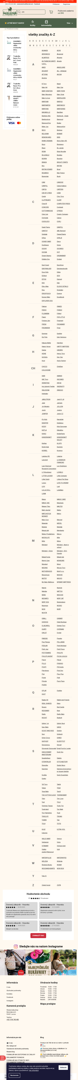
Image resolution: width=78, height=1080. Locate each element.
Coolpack (60, 207)
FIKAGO (59, 310)
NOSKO (59, 606)
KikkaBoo (60, 430)
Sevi (43, 734)
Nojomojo (45, 606)
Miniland (44, 545)
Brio (43, 166)
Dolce (59, 245)
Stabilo (59, 758)
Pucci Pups (60, 681)
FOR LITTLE (61, 317)
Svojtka (44, 775)
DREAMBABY (61, 256)
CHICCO (44, 366)
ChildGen (60, 366)
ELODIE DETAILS (62, 286)
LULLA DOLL (46, 490)
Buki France (61, 173)
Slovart (59, 745)
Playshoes (45, 671)
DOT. (58, 252)
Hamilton (60, 343)
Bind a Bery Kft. (62, 141)
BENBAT (59, 134)
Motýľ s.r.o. (60, 571)
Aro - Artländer (61, 71)
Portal (44, 678)
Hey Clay (60, 357)
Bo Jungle (60, 148)
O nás (8, 987)
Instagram (10, 1001)
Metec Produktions (48, 534)
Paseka (59, 638)
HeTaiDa (44, 357)
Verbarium (45, 842)
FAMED (59, 306)
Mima (59, 541)
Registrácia (66, 4)
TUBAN (44, 820)
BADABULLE (46, 112)
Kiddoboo (60, 423)
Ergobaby (60, 290)
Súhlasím (63, 1067)
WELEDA (45, 861)
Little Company (62, 476)
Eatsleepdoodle (62, 269)
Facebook (37, 4)
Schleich (59, 734)
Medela (44, 527)
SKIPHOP (45, 741)
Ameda (59, 61)
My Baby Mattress (48, 582)
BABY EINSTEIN (47, 91)
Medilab (59, 527)
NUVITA (44, 613)
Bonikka (59, 155)
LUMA (44, 494)
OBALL (44, 618)
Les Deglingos (62, 466)
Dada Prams (46, 227)
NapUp (44, 588)
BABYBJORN (61, 98)
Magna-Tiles (46, 506)
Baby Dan (60, 87)
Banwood (60, 119)
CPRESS (60, 211)
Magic (44, 499)
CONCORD (45, 207)
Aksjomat (60, 54)
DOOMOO (60, 249)
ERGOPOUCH (46, 293)
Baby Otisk (60, 94)
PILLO (44, 663)
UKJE (43, 829)
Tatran (44, 788)
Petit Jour (45, 649)
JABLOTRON (46, 399)
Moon (59, 564)
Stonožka (45, 765)
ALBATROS (45, 58)
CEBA (59, 193)
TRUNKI (59, 816)
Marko (59, 510)
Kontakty (9, 994)
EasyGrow (60, 265)
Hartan (44, 350)
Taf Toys (44, 784)
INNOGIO (60, 390)
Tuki (58, 820)
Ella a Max (45, 286)
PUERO (44, 685)
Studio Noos (61, 765)
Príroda (44, 681)
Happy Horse (46, 346)
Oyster (59, 633)
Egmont (59, 279)
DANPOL (60, 227)
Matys (59, 514)
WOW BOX (60, 868)
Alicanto (59, 58)
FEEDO (44, 310)
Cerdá (44, 196)
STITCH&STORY (62, 762)
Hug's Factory (61, 361)
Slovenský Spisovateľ (49, 748)
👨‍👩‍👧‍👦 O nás (10, 1043)
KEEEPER (45, 423)
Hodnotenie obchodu (38, 893)
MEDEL (59, 523)
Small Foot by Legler (64, 748)
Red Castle (60, 707)
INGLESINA (45, 390)
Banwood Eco (46, 123)
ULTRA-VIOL (61, 829)
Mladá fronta (46, 557)
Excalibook (60, 297)
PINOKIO (60, 663)
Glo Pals (44, 337)
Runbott (59, 718)
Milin (43, 541)
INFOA (59, 383)
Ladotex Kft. (46, 456)
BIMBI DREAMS (47, 141)
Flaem (44, 317)
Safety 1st (45, 723)
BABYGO (60, 102)
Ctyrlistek (45, 218)
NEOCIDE (60, 595)
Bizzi (43, 144)
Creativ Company (62, 214)
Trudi (58, 813)
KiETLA (44, 430)
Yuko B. (44, 876)
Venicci (59, 839)
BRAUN (44, 162)
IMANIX (59, 376)
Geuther (59, 334)
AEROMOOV (46, 54)
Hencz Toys (61, 354)
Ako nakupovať (11, 1046)
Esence (59, 293)
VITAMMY (45, 846)
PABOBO (45, 638)
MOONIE (45, 568)
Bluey (43, 148)
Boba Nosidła (61, 151)
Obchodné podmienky (14, 990)
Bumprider (45, 176)
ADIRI (59, 50)
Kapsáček (60, 419)
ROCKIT (44, 718)
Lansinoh (45, 460)
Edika (58, 272)
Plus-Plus (60, 674)
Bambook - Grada (62, 116)
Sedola (59, 731)
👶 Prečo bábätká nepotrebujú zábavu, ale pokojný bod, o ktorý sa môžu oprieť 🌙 (54, 1055)
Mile (58, 538)
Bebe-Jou (45, 127)
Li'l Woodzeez (46, 472)
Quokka (59, 691)
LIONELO (60, 472)
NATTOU (59, 591)
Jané (43, 403)
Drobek (59, 259)
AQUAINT (45, 71)
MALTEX (59, 506)
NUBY (59, 609)
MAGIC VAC (46, 503)
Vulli (58, 849)
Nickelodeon (61, 602)
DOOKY (44, 249)
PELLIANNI (60, 642)
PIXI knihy (60, 667)
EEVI (58, 276)
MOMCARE (60, 561)
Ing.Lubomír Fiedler (48, 386)
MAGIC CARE (61, 499)
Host (43, 361)
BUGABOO (45, 173)
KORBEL (44, 451)
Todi (43, 802)
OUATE (44, 629)
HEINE (44, 354)
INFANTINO (45, 383)
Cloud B (44, 204)
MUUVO (59, 578)
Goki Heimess (61, 337)
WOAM (59, 865)
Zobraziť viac (38, 935)
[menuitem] (14, 23)
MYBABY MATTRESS (64, 582)
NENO (44, 595)
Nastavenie (14, 1075)
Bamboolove (46, 119)
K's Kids (44, 419)
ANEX (44, 67)
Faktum (44, 306)
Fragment (60, 321)
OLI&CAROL (46, 626)
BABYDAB (45, 102)
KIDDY (44, 426)
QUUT (44, 694)
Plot (43, 674)
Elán (58, 283)
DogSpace (45, 245)
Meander (45, 523)
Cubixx (59, 218)
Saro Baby (45, 727)
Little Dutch (45, 479)
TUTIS (59, 824)
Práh (58, 678)
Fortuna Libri (46, 321)
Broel (58, 169)
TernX (59, 791)
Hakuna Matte (46, 343)
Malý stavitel (46, 510)
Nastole (59, 588)
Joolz (44, 410)
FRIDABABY (61, 324)
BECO (44, 130)
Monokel (45, 564)
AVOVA (59, 74)
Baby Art (44, 87)
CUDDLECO (45, 221)
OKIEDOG (45, 622)
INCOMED (60, 379)
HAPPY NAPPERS (63, 346)
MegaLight (45, 530)
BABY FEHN (61, 91)
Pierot (44, 660)
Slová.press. (46, 745)
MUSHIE (59, 575)
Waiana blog (11, 1052)
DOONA (44, 252)
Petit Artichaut (61, 646)
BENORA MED (46, 137)
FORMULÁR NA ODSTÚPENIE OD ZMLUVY (21, 1054)
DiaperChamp (61, 234)
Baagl (59, 84)
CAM (43, 182)
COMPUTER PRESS (63, 204)
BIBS (58, 137)
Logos (44, 483)
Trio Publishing (47, 813)
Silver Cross (46, 738)
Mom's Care (46, 561)
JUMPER (45, 414)
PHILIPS (60, 653)
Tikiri (43, 799)
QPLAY (44, 691)
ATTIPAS (45, 74)
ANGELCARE (61, 67)
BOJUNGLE (45, 155)
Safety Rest (61, 723)
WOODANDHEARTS (48, 868)
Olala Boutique (61, 622)
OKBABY (60, 618)
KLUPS (59, 443)
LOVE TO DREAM (62, 483)
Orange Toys (61, 626)
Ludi (58, 486)
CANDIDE (60, 182)
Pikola (59, 660)
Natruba (44, 591)
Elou (43, 290)
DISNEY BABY (46, 241)
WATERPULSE (46, 858)
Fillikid (59, 313)
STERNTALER (46, 762)
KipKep (44, 443)
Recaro (44, 707)
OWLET (44, 633)
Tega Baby (45, 791)
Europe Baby (46, 297)
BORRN (44, 159)
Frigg (58, 328)
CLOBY (59, 200)
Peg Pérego (46, 642)
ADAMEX (45, 50)
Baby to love (46, 98)
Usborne (44, 833)
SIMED (59, 738)
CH (56, 41)
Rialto (44, 714)
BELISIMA (45, 134)
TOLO (59, 802)
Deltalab (44, 234)
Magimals (60, 503)
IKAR (43, 376)
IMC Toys (45, 379)
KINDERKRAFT (47, 437)
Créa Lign (45, 214)
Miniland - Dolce (47, 551)
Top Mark (60, 809)
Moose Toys (61, 568)
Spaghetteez (46, 758)
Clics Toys (60, 196)
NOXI (43, 609)
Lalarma (59, 456)
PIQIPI (44, 667)
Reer (58, 711)
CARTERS (60, 189)
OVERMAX (60, 629)
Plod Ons (60, 671)
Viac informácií (34, 1070)
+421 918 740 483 (13, 1019)
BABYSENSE (61, 109)
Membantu (60, 530)
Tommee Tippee (47, 806)
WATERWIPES (61, 858)
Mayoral (59, 520)
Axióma (44, 78)
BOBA (44, 151)
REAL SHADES (47, 703)
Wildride (59, 861)
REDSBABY (45, 711)
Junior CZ (60, 414)
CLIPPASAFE (46, 200)
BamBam (60, 112)
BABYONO (45, 109)
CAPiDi (44, 189)
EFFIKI (44, 279)
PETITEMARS (46, 653)
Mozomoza (45, 575)
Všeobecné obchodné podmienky (18, 1049)
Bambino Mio (46, 116)
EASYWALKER (46, 269)
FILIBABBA (45, 313)
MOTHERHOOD (47, 571)
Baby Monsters (47, 94)
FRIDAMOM (46, 328)
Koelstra (59, 447)
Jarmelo (59, 403)
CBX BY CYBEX (47, 193)
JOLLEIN (60, 406)
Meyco (59, 534)
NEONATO (45, 598)
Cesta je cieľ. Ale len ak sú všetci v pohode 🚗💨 (54, 1043)
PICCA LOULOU (62, 656)
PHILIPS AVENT (47, 656)
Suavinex (45, 769)
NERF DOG (45, 602)
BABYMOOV (61, 105)
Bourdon (59, 159)
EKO (43, 283)
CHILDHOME (46, 370)
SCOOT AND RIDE (48, 731)
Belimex (59, 130)
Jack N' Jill (60, 399)
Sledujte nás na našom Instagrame (41, 946)
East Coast (45, 265)
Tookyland (45, 809)
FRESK (44, 324)
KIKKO (44, 434)
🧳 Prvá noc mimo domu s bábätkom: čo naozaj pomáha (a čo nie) (53, 1049)
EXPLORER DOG (47, 301)
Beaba (59, 123)
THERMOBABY (62, 795)
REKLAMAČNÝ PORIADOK (15, 1057)
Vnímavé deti (61, 846)
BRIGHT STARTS (62, 162)
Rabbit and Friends (63, 700)
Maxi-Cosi (45, 520)
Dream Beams (46, 256)
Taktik (59, 784)
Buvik (58, 176)
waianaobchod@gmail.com (25, 4)
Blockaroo (60, 144)
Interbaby (45, 394)
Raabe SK (45, 700)
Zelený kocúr (46, 885)
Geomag (44, 334)
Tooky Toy (60, 806)
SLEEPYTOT (61, 741)
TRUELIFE (45, 816)
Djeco (59, 241)
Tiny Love (60, 799)
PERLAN (44, 646)
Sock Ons (60, 752)
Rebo (58, 703)
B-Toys (44, 84)
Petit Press (61, 649)
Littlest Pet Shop (62, 479)
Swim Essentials (62, 775)
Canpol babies (61, 186)
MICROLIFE (46, 538)
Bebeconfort (61, 127)
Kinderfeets (61, 434)
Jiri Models (45, 406)
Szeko (44, 779)
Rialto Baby (60, 714)
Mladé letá (60, 557)
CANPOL (45, 186)
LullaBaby (60, 490)
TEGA (58, 788)
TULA (43, 824)
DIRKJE (59, 238)
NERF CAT (60, 598)
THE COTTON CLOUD (49, 795)
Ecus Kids (45, 272)
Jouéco (59, 410)
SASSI (59, 727)
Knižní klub (45, 447)
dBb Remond (61, 231)
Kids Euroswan (62, 426)
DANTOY (45, 231)
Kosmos (59, 451)
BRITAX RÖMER (47, 169)
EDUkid (44, 276)
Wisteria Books (47, 865)
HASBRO (60, 350)
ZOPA (59, 885)
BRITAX (59, 166)
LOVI (43, 486)
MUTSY (44, 578)
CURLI (59, 221)
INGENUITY (60, 386)
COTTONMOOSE (47, 211)
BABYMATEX (46, 105)
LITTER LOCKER (47, 476)
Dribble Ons (46, 259)
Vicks (59, 842)
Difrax (44, 238)
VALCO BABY (46, 839)
